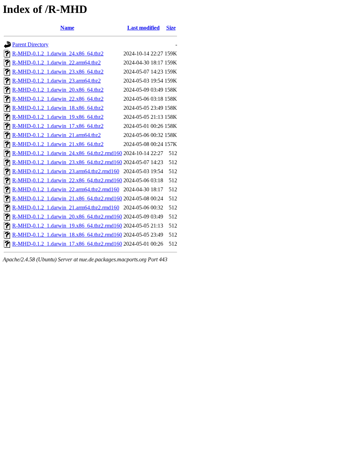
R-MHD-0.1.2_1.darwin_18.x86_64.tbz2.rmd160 (67, 235)
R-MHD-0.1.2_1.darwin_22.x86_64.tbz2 (58, 99)
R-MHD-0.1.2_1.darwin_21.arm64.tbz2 (56, 135)
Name (67, 28)
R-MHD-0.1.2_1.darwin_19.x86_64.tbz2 (58, 117)
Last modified (143, 28)
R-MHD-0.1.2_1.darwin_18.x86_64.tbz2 (58, 108)
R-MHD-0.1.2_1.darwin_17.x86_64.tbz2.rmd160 (67, 244)
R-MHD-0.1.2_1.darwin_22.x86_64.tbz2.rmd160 (67, 180)
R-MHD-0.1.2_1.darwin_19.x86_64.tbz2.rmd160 (67, 226)
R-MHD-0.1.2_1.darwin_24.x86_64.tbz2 (58, 53)
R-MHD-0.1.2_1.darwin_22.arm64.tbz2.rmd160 (65, 189)
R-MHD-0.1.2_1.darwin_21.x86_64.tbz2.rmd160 (67, 198)
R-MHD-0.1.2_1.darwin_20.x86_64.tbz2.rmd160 (67, 217)
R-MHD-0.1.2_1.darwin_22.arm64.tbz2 (56, 63)
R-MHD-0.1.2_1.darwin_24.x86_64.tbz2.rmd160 (67, 153)
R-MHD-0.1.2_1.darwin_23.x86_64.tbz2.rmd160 (67, 162)
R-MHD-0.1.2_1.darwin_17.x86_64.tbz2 (58, 126)
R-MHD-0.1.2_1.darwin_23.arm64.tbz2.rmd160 (65, 171)
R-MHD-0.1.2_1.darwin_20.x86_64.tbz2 (58, 90)
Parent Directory (30, 44)
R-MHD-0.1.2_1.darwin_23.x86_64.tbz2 (58, 72)
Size (171, 28)
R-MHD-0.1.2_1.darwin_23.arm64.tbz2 (56, 81)
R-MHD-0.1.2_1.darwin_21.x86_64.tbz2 (58, 144)
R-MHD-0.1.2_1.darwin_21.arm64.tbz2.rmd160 (65, 207)
